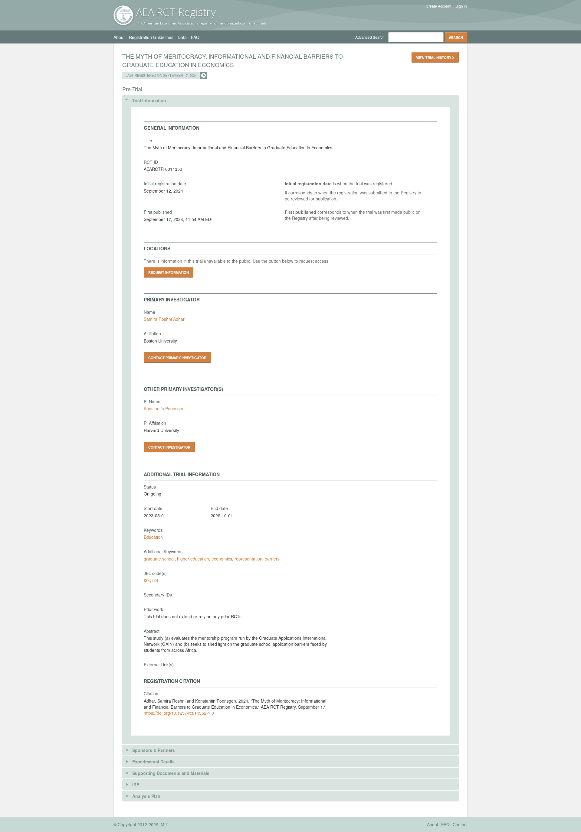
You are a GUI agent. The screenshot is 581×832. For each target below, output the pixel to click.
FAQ (195, 37)
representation (248, 559)
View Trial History (434, 57)
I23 (147, 580)
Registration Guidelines (151, 37)
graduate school (159, 559)
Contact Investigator (169, 447)
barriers (272, 559)
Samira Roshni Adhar (164, 319)
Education (153, 537)
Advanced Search (370, 37)
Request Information (168, 272)
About (119, 37)
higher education (193, 559)
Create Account (438, 6)
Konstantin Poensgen (164, 408)
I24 (155, 580)
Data (182, 37)
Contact (460, 824)
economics (222, 559)
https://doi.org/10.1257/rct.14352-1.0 (179, 713)
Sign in (461, 6)
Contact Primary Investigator (177, 357)
